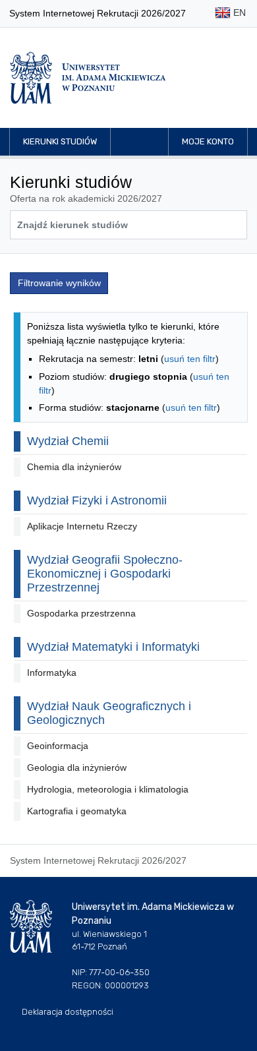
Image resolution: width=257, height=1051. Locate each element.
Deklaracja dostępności (67, 1012)
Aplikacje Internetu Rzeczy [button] (82, 526)
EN (238, 12)
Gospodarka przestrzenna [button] (81, 613)
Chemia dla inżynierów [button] (74, 467)
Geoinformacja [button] (57, 745)
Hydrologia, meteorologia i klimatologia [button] (107, 789)
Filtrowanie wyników (59, 283)
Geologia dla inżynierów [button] (77, 767)
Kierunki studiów (60, 141)
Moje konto (208, 141)
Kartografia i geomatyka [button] (77, 811)
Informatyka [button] (51, 672)
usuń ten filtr (189, 358)
